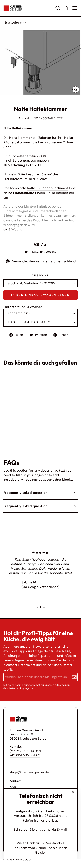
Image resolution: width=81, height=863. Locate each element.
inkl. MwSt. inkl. (10, 429)
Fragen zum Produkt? (28, 322)
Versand (51, 251)
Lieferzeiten (18, 313)
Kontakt (15, 781)
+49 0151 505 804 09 (25, 755)
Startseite (11, 23)
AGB (13, 787)
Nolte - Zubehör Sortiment (47, 188)
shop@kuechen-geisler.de (29, 772)
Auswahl (41, 275)
